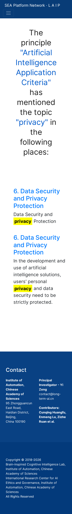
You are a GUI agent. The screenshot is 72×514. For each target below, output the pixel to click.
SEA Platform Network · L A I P (32, 5)
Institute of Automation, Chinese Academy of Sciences (15, 389)
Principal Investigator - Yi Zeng (51, 384)
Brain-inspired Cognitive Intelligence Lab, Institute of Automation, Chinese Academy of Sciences (35, 468)
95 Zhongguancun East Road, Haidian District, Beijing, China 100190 (19, 412)
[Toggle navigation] (8, 13)
